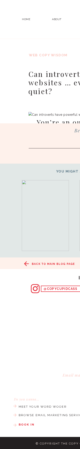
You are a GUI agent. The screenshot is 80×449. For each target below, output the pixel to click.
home (26, 19)
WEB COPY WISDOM (48, 55)
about (57, 19)
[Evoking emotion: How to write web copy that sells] (45, 215)
